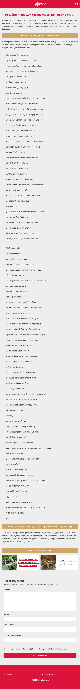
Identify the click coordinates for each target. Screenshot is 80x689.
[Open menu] (3, 4)
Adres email (9, 625)
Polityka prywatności (48, 674)
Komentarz (9, 589)
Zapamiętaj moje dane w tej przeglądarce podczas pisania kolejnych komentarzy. (35, 649)
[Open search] (76, 4)
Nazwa (7, 614)
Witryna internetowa (12, 635)
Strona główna (8, 674)
